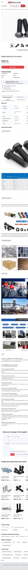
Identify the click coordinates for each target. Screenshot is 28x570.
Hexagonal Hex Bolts (6, 557)
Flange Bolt (25, 542)
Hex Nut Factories (17, 551)
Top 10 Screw (16, 557)
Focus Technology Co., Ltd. (16, 564)
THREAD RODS (4, 530)
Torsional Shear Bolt (6, 545)
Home (2, 9)
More (2, 560)
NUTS (26, 530)
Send (12, 454)
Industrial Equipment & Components (11, 9)
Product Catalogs (19, 527)
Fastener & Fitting (22, 9)
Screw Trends (24, 557)
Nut (14, 542)
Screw (18, 542)
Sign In (3, 91)
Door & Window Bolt (6, 542)
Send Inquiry (13, 67)
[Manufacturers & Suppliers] (14, 2)
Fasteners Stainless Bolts (7, 554)
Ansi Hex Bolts (18, 554)
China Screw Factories (6, 551)
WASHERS (15, 530)
